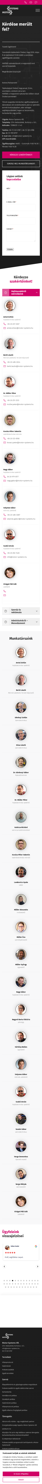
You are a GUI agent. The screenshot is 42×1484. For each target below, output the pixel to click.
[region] (21, 1467)
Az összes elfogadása (21, 1474)
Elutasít (21, 1480)
